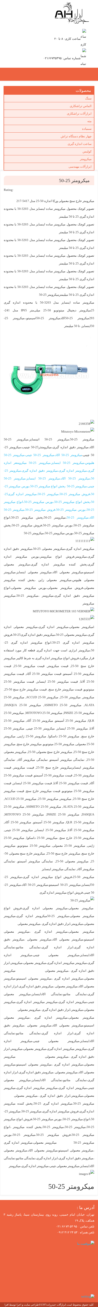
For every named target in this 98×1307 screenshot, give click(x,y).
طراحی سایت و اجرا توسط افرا (22, 1304)
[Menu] (43, 74)
